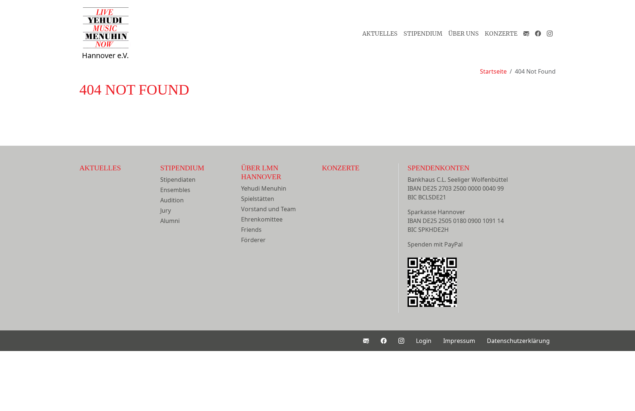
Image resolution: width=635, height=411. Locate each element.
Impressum (459, 341)
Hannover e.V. (105, 55)
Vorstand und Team (268, 209)
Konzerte (501, 33)
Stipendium (422, 33)
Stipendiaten (177, 180)
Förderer (253, 240)
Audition (172, 200)
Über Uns (463, 33)
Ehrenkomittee (262, 219)
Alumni (170, 221)
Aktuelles (380, 33)
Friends (251, 230)
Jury (165, 210)
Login (423, 341)
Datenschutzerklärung (518, 341)
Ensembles (175, 190)
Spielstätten (257, 199)
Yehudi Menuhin (263, 188)
